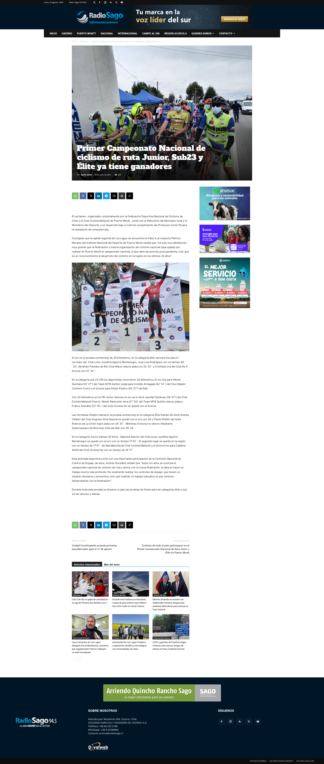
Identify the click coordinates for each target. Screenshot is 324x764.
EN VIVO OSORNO (258, 761)
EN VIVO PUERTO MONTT (281, 761)
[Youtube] (121, 2)
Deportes (84, 41)
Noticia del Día (119, 595)
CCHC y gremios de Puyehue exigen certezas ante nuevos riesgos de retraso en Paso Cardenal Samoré (169, 645)
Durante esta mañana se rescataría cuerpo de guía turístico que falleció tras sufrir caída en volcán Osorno (129, 602)
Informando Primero (81, 638)
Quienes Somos (201, 33)
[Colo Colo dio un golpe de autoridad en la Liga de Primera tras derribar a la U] (90, 584)
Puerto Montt (86, 33)
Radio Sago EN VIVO (78, 2)
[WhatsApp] (75, 195)
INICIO (53, 33)
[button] (94, 2)
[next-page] (79, 659)
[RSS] (110, 2)
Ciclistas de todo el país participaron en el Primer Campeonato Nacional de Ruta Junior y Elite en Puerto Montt (163, 549)
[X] (116, 2)
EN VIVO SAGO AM (305, 761)
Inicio (74, 41)
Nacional (107, 33)
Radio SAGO (86, 174)
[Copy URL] (129, 195)
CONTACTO (225, 33)
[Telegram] (106, 195)
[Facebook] (99, 2)
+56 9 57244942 (109, 729)
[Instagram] (105, 2)
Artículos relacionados (87, 564)
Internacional (128, 33)
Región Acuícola (175, 33)
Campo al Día (151, 33)
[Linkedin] (98, 195)
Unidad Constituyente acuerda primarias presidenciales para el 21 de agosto (94, 547)
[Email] (114, 195)
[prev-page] (74, 659)
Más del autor (112, 564)
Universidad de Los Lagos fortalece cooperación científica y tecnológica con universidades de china (129, 645)
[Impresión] (121, 195)
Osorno (67, 33)
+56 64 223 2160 (108, 726)
